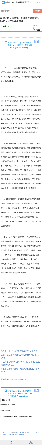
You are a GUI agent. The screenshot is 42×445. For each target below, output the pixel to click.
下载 (38, 2)
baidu (9, 434)
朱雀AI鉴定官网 (19, 434)
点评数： (5, 26)
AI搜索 (37, 11)
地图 (37, 432)
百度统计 (5, 434)
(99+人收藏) (36, 30)
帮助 (13, 434)
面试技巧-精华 (5, 410)
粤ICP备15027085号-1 (22, 432)
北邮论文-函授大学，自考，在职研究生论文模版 (16, 416)
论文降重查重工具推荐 (7, 404)
